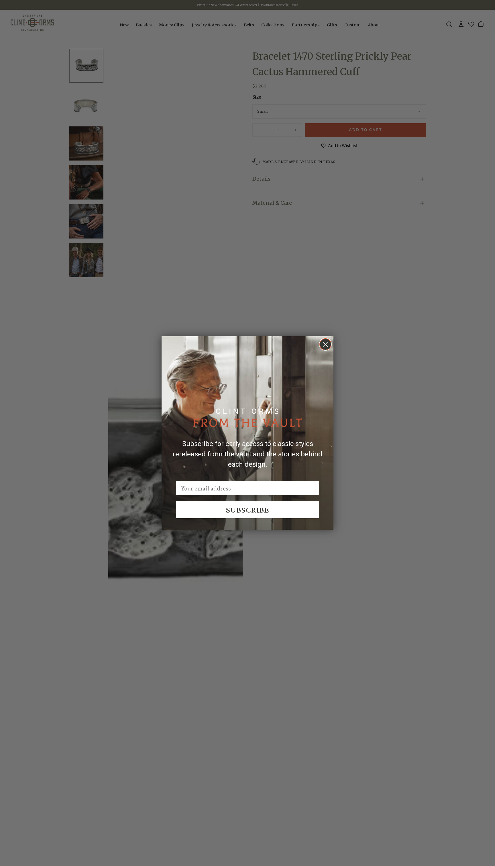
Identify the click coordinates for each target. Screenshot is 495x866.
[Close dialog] (325, 344)
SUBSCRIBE (247, 509)
